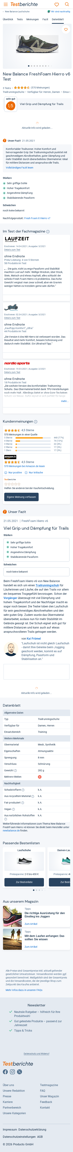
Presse (7, 1096)
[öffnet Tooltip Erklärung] (47, 231)
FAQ (42, 1090)
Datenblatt (58, 19)
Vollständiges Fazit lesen (19, 167)
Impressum (10, 1129)
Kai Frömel (34, 638)
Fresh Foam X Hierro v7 (37, 218)
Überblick (8, 19)
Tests (20, 19)
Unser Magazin (49, 1096)
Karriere (8, 1102)
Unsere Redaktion (14, 1090)
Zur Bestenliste (27, 883)
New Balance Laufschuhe (17, 11)
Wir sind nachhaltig (60, 11)
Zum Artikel (31, 924)
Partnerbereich (12, 1107)
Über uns (8, 1085)
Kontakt (45, 1107)
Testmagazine (49, 1085)
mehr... (65, 401)
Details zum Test (12, 249)
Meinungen (32, 19)
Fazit (45, 19)
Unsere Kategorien (14, 1113)
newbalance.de (11, 830)
